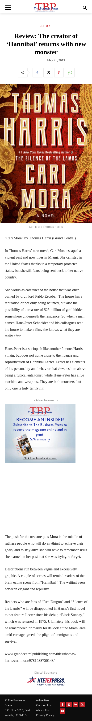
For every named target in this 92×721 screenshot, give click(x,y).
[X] (48, 72)
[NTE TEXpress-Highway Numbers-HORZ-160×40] (46, 681)
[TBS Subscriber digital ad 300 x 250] (40, 433)
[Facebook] (37, 72)
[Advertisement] (40, 495)
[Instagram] (69, 704)
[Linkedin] (75, 704)
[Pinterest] (59, 72)
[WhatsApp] (70, 72)
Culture (45, 26)
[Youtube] (62, 711)
